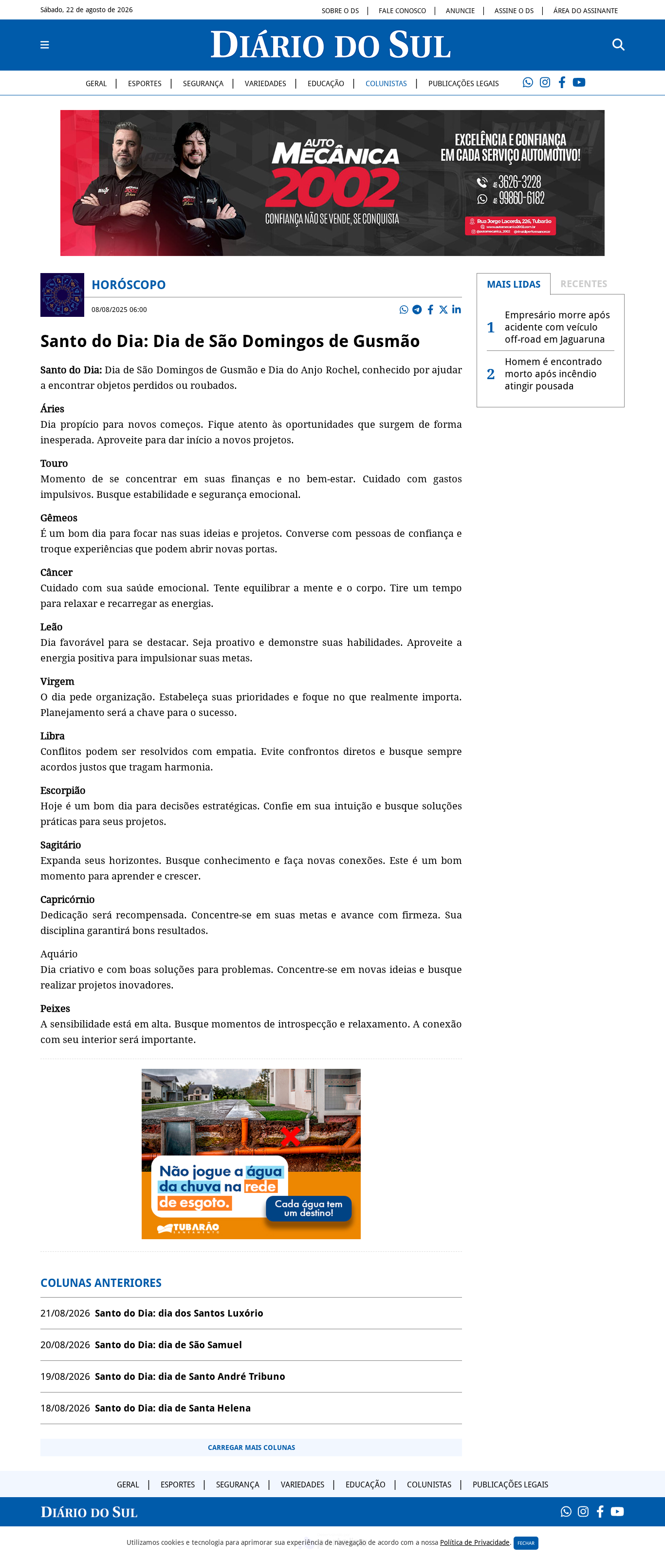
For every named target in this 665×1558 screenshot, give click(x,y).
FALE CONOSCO (402, 11)
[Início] (330, 55)
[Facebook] (561, 82)
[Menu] (44, 45)
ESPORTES (145, 83)
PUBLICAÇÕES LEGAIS (463, 83)
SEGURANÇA (203, 83)
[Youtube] (579, 82)
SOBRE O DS (340, 11)
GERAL (96, 83)
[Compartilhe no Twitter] (443, 309)
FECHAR (526, 1543)
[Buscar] (618, 45)
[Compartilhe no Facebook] (430, 309)
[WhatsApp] (527, 82)
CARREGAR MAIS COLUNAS (251, 1447)
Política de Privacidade (475, 1542)
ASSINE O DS (514, 11)
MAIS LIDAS (513, 284)
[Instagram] (544, 82)
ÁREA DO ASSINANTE (586, 11)
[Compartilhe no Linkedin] (456, 309)
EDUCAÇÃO (326, 83)
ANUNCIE (460, 11)
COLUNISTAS (386, 83)
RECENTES (583, 284)
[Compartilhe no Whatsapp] (404, 309)
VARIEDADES (265, 83)
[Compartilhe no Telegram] (417, 309)
